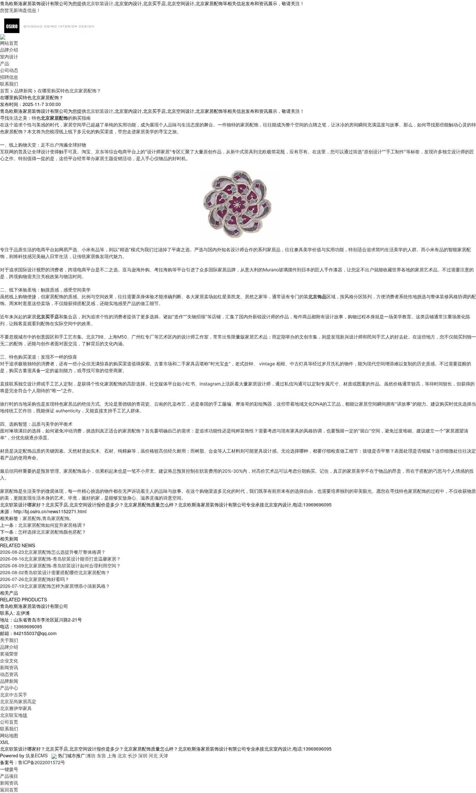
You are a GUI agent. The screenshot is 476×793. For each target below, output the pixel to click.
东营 (101, 755)
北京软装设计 (99, 3)
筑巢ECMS (37, 755)
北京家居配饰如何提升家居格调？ (52, 525)
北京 (122, 755)
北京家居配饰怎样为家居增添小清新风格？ (55, 586)
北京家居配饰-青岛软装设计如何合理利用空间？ (60, 565)
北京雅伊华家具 (16, 708)
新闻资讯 (9, 667)
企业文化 (9, 660)
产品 (4, 63)
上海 (111, 755)
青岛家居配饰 (55, 518)
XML (4, 742)
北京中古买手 (13, 694)
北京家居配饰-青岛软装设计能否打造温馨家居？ (60, 558)
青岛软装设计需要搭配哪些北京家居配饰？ (55, 572)
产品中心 (9, 687)
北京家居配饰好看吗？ (34, 579)
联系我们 (9, 83)
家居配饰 (32, 518)
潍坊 (91, 755)
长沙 (132, 755)
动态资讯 (9, 674)
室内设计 (9, 56)
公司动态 (9, 70)
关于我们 (9, 640)
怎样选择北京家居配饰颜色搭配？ (52, 531)
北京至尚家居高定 (18, 701)
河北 (153, 755)
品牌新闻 (23, 90)
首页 (4, 90)
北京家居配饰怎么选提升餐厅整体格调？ (53, 552)
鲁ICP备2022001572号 (41, 762)
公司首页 (9, 721)
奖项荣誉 (9, 653)
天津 (163, 755)
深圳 (142, 755)
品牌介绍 (9, 49)
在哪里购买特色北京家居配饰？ (69, 90)
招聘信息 (9, 77)
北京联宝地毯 (13, 715)
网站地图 (9, 735)
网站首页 (9, 43)
